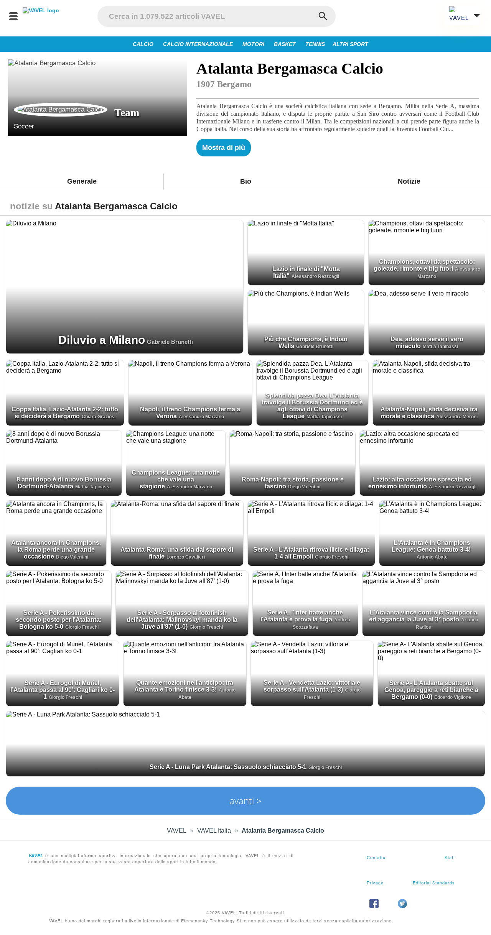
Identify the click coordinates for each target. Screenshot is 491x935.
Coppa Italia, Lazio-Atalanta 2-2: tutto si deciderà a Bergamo (65, 412)
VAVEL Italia (214, 830)
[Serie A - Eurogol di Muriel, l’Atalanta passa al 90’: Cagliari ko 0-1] (62, 673)
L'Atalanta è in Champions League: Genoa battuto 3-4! (431, 546)
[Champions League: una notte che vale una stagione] (175, 463)
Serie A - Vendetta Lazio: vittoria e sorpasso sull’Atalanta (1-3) (312, 686)
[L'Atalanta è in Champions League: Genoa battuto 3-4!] (432, 533)
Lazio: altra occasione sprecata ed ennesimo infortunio (420, 483)
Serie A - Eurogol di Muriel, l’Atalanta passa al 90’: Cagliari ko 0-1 (62, 690)
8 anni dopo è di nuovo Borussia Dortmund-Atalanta (63, 483)
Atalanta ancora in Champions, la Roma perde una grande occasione (56, 549)
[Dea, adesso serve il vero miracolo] (427, 322)
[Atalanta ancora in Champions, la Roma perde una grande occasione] (56, 533)
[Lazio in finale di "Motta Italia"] (306, 252)
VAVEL (176, 830)
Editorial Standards (434, 882)
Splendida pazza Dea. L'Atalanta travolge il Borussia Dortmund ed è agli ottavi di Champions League (312, 405)
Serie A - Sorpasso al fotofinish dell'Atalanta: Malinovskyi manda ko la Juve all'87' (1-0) (182, 620)
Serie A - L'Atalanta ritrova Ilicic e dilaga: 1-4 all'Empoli (311, 553)
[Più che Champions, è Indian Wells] (306, 322)
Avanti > (245, 800)
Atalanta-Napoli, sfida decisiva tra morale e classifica (429, 412)
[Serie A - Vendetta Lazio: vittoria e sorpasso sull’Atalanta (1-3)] (312, 673)
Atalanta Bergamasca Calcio (283, 830)
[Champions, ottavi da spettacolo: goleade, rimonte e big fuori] (427, 252)
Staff (450, 857)
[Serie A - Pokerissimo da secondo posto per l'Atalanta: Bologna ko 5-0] (58, 603)
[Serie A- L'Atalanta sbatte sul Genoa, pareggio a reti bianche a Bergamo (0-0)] (431, 673)
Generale (82, 181)
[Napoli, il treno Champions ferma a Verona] (190, 393)
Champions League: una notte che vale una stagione (176, 479)
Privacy (375, 882)
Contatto (376, 857)
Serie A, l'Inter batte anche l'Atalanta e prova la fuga (301, 616)
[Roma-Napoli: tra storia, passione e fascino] (292, 463)
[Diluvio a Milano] (124, 286)
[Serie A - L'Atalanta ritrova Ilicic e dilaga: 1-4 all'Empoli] (311, 533)
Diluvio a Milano (101, 340)
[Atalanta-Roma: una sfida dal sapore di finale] (177, 533)
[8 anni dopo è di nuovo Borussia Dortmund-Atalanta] (64, 463)
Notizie (409, 181)
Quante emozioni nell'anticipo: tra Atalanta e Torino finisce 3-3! (184, 686)
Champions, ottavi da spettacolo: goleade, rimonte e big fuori (424, 265)
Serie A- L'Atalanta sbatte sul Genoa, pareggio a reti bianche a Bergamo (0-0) (431, 690)
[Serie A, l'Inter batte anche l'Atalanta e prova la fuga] (305, 603)
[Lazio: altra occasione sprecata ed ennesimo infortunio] (422, 463)
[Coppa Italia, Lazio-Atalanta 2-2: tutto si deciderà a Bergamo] (65, 393)
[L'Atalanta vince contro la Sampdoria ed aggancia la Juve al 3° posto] (423, 603)
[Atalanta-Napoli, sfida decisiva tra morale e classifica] (429, 393)
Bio (245, 181)
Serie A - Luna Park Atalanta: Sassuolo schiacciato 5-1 (228, 767)
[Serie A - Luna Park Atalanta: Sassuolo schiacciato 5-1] (245, 743)
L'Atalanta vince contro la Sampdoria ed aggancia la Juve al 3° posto (423, 616)
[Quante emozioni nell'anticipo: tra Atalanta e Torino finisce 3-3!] (185, 673)
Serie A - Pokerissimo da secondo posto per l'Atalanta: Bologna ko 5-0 (59, 620)
